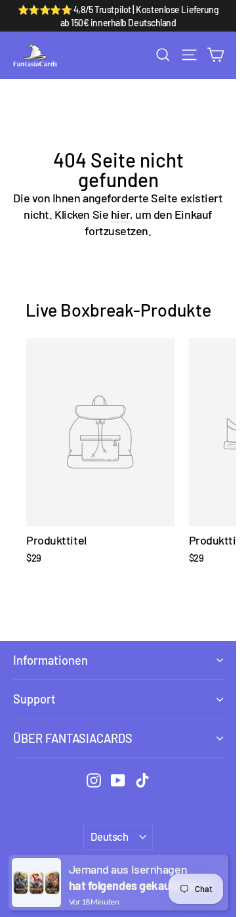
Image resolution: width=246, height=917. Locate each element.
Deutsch (109, 836)
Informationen (50, 660)
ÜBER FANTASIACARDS (73, 738)
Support (34, 699)
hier (120, 214)
